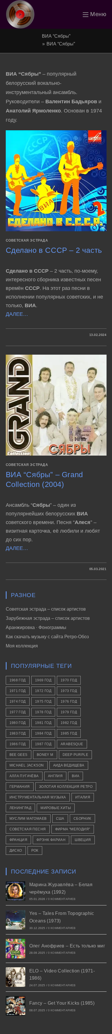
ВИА (75, 776)
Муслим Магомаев (28, 819)
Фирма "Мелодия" (72, 829)
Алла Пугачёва (24, 776)
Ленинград (20, 808)
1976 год (69, 701)
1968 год (17, 680)
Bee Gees (18, 755)
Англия (55, 776)
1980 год (17, 723)
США (60, 819)
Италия (82, 797)
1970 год (69, 680)
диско (15, 850)
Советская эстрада (27, 240)
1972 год (43, 691)
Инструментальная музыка (37, 797)
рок (34, 850)
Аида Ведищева (68, 765)
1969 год (43, 680)
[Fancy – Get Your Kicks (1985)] (15, 1006)
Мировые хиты (55, 808)
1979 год (69, 712)
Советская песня (27, 829)
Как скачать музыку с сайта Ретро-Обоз (47, 636)
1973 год (69, 691)
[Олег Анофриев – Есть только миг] (15, 948)
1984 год (43, 733)
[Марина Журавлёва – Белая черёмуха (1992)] (15, 891)
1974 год (17, 701)
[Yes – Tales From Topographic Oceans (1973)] (15, 920)
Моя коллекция (22, 645)
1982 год (69, 723)
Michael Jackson (26, 765)
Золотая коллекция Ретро (65, 787)
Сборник (82, 819)
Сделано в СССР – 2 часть (54, 250)
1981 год (43, 723)
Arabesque (72, 744)
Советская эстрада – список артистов (46, 609)
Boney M (45, 755)
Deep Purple (75, 755)
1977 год (17, 712)
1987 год (43, 744)
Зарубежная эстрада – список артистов (48, 618)
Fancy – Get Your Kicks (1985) (62, 1003)
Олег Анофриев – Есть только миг (67, 945)
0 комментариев (62, 899)
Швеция (83, 840)
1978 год (43, 712)
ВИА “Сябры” (61, 43)
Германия (19, 787)
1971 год (17, 691)
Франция (18, 840)
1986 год (17, 744)
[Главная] (38, 43)
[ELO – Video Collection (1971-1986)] (15, 977)
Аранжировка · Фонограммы (36, 627)
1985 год (69, 733)
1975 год (43, 701)
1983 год (17, 733)
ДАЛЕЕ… (17, 314)
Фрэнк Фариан (50, 840)
